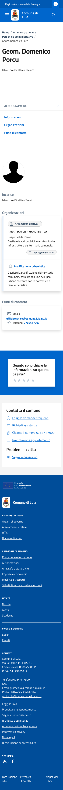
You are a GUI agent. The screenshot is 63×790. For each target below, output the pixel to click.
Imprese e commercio (14, 574)
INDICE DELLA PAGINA (14, 106)
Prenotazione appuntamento (19, 709)
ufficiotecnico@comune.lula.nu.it (26, 318)
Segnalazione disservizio (16, 715)
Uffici (5, 532)
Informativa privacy (13, 732)
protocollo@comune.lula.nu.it (27, 688)
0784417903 (32, 323)
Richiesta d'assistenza (15, 720)
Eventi (6, 640)
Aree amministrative (14, 527)
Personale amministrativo (17, 36)
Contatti (26, 781)
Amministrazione (23, 32)
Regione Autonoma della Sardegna (22, 4)
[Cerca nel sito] (53, 15)
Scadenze (7, 615)
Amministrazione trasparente (19, 726)
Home (5, 32)
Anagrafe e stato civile (15, 568)
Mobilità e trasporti (13, 579)
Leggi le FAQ (9, 704)
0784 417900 (21, 679)
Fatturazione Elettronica (16, 777)
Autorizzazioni (10, 563)
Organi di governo (12, 521)
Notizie (6, 604)
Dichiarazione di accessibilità (19, 743)
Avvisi (5, 610)
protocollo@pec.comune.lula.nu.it (21, 696)
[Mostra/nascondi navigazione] (7, 15)
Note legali (8, 737)
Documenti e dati (12, 538)
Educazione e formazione (17, 557)
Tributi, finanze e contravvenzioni (22, 585)
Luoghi (6, 634)
